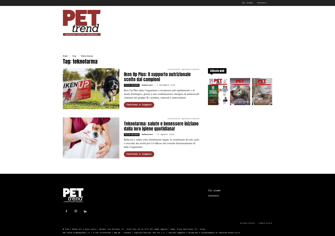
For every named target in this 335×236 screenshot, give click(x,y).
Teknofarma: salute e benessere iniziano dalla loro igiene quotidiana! (161, 126)
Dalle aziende (132, 85)
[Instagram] (75, 211)
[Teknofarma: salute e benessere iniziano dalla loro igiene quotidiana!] (91, 137)
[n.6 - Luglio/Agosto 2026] (240, 92)
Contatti (262, 3)
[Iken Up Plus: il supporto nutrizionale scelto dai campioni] (91, 88)
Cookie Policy (265, 223)
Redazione (147, 85)
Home (65, 56)
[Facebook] (66, 211)
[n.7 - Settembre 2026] (218, 92)
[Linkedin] (85, 211)
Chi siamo (247, 3)
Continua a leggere (139, 105)
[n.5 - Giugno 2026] (262, 92)
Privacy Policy (247, 223)
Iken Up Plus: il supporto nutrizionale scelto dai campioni (157, 77)
